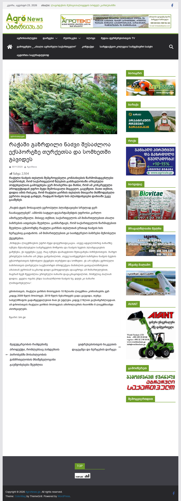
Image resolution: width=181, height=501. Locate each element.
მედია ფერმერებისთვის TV (118, 38)
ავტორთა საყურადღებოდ (33, 55)
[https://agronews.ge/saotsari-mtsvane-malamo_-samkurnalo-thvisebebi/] (150, 273)
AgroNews (32, 166)
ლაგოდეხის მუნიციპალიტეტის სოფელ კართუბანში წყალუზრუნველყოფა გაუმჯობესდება (83, 7)
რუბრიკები (70, 38)
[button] (56, 38)
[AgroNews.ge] (9, 47)
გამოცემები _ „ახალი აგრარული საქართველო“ (46, 46)
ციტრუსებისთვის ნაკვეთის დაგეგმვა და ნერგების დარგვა (94, 346)
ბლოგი (90, 38)
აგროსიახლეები (27, 38)
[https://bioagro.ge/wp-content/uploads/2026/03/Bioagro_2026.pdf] (150, 81)
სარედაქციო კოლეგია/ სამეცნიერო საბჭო (126, 46)
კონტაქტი (88, 46)
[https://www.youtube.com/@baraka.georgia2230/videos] (150, 113)
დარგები (48, 38)
